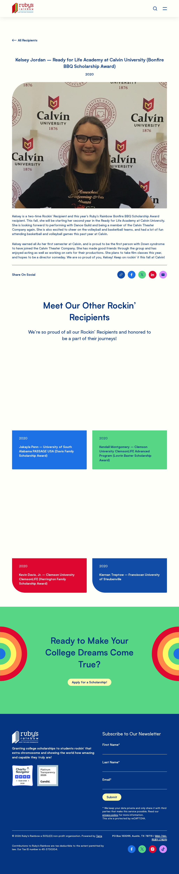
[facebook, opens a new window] (131, 849)
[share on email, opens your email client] (163, 275)
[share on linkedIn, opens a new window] (152, 275)
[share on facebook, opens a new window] (131, 275)
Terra (99, 835)
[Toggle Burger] (165, 8)
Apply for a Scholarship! (89, 682)
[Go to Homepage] (22, 8)
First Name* (111, 744)
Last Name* (111, 762)
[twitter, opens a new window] (142, 849)
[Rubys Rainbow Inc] (47, 775)
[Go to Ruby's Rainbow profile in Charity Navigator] (22, 775)
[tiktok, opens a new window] (163, 849)
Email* (106, 779)
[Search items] (155, 8)
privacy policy (110, 814)
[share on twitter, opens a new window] (142, 275)
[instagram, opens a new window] (152, 849)
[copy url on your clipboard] (121, 275)
